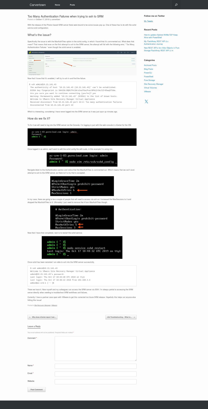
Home (57, 4)
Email (31, 373)
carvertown (56, 19)
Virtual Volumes (150, 87)
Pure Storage (149, 80)
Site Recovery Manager (42, 305)
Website (31, 381)
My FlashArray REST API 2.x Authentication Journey (156, 42)
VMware (54, 305)
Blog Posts (148, 69)
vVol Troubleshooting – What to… (121, 317)
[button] (176, 4)
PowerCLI (148, 72)
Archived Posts (150, 65)
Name (31, 365)
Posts (72, 4)
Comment (32, 338)
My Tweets (148, 21)
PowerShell (148, 76)
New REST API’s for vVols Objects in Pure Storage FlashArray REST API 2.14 (161, 49)
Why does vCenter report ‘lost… (42, 317)
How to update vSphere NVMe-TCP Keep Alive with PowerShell (161, 36)
